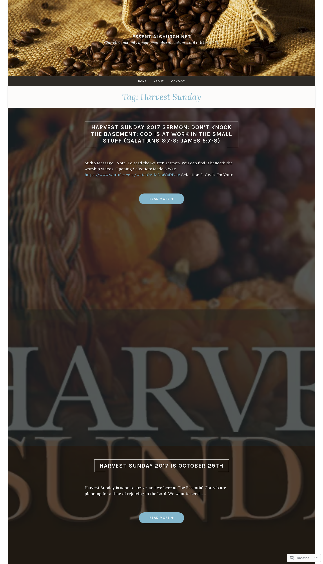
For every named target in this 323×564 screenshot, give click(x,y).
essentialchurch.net (161, 36)
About (159, 81)
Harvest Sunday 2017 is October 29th (161, 466)
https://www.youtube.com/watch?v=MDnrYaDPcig (132, 174)
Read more (155, 200)
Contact (178, 81)
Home (142, 81)
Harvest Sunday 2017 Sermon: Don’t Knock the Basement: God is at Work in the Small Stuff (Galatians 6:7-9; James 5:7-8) (161, 134)
